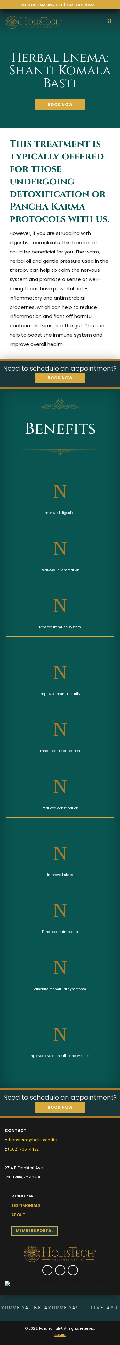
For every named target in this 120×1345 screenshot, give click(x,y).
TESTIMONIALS (26, 1205)
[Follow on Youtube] (73, 1270)
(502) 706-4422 (23, 1149)
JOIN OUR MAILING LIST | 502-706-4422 (57, 4)
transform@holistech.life (33, 1140)
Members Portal (34, 1230)
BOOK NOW (60, 104)
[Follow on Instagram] (60, 1270)
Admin (60, 1334)
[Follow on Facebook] (47, 1270)
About (18, 1215)
